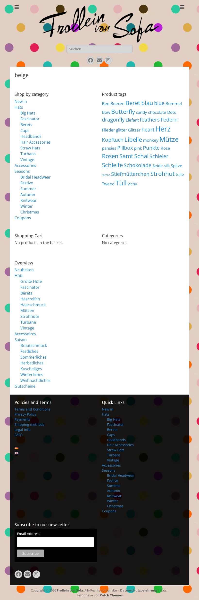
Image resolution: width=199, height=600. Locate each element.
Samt (126, 156)
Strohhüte (29, 316)
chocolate (157, 112)
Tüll (121, 182)
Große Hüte (31, 281)
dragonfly (113, 119)
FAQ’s (19, 434)
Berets (26, 124)
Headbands (30, 136)
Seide (157, 165)
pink (138, 148)
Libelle (133, 139)
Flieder (108, 130)
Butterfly (123, 111)
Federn (169, 119)
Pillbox (125, 147)
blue (159, 103)
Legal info (22, 429)
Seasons (22, 171)
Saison (21, 339)
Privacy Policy (25, 414)
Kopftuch (113, 139)
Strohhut (162, 174)
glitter (121, 130)
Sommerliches (33, 357)
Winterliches (31, 374)
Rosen (110, 156)
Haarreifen (30, 299)
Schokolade (137, 165)
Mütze (169, 139)
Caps (24, 130)
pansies (109, 148)
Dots (171, 112)
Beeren (117, 103)
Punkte (151, 147)
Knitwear (28, 200)
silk (167, 165)
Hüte (19, 275)
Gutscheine (25, 386)
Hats (19, 107)
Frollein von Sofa (70, 590)
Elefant (132, 120)
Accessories (25, 165)
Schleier (158, 156)
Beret (132, 103)
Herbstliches (31, 363)
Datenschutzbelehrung (138, 590)
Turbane (28, 322)
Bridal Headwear (35, 177)
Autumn (27, 194)
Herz (163, 129)
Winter (26, 206)
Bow (106, 112)
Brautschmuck (33, 345)
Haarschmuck (33, 304)
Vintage (27, 159)
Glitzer (134, 130)
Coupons (23, 218)
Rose (165, 148)
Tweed (108, 184)
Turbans (28, 153)
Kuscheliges (31, 368)
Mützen (27, 310)
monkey (150, 140)
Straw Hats (30, 148)
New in (21, 101)
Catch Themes (111, 595)
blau (147, 103)
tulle (180, 174)
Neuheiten (24, 269)
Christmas (29, 212)
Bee (105, 103)
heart (147, 129)
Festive (26, 183)
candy (141, 112)
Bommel (174, 103)
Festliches (29, 351)
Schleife (112, 165)
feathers (150, 119)
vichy (132, 184)
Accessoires (25, 334)
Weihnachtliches (35, 380)
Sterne (106, 175)
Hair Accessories (35, 142)
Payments (22, 419)
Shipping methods (29, 424)
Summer (28, 188)
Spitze (176, 165)
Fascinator (30, 119)
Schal (141, 156)
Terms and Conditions (32, 409)
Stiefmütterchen (130, 174)
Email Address (28, 533)
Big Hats (27, 113)
